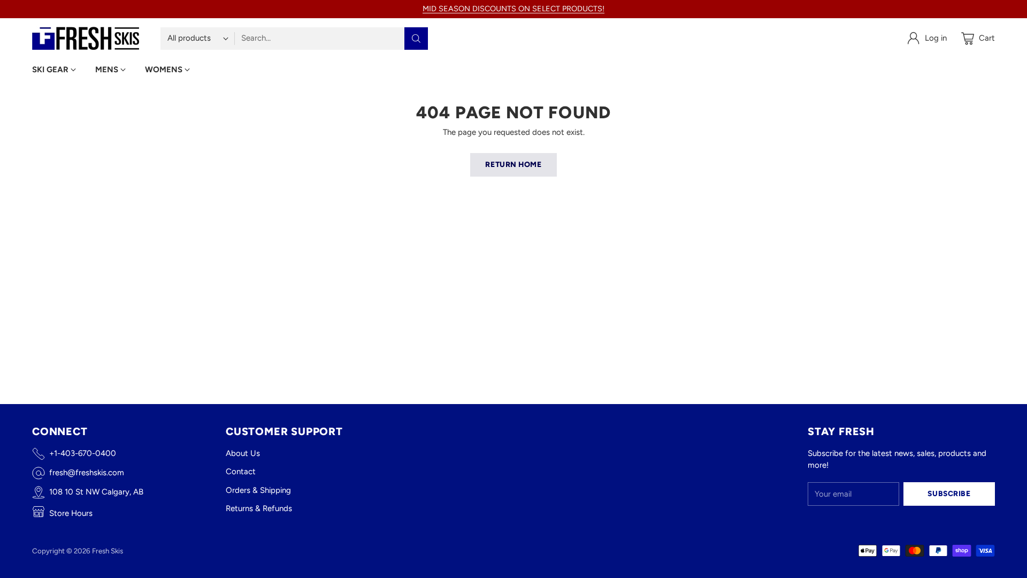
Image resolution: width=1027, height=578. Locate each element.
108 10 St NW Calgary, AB (96, 492)
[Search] (416, 38)
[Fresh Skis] (85, 38)
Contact (241, 471)
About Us (243, 453)
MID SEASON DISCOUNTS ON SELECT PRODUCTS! (513, 8)
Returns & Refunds (259, 508)
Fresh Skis (107, 550)
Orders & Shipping (258, 490)
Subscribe (949, 493)
